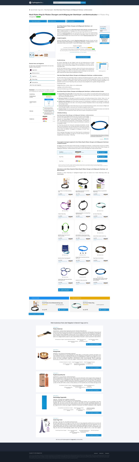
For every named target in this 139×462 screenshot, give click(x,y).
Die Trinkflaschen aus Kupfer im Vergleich (65, 385)
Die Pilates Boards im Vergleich (59, 339)
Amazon (60, 145)
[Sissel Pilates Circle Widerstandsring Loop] (35, 305)
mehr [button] (53, 111)
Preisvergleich (65, 34)
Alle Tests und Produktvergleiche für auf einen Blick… (69, 439)
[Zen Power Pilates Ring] (76, 305)
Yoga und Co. (55, 327)
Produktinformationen (66, 32)
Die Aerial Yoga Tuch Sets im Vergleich (61, 430)
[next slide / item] (54, 38)
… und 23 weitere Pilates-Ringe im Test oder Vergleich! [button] (77, 52)
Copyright (30, 453)
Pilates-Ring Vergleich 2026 (89, 35)
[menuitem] (29, 10)
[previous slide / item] (30, 38)
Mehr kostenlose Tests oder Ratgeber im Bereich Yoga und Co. (69, 323)
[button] (38, 21)
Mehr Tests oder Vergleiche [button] (35, 85)
